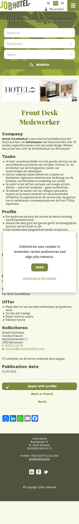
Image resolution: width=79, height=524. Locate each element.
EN (55, 3)
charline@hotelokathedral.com (25, 349)
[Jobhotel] (15, 5)
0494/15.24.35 (13, 346)
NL (48, 3)
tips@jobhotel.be (39, 459)
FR (62, 3)
